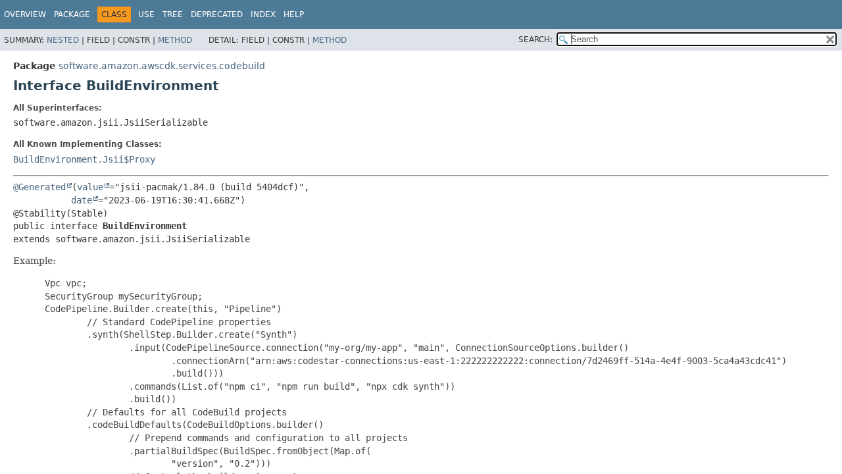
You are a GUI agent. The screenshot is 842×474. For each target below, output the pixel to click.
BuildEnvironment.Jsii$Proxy (84, 159)
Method (175, 40)
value (90, 187)
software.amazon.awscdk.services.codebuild (162, 66)
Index (263, 14)
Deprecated (217, 14)
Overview (25, 14)
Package (72, 14)
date (81, 200)
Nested (63, 40)
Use (146, 14)
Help (294, 14)
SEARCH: (535, 39)
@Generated (39, 187)
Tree (172, 14)
